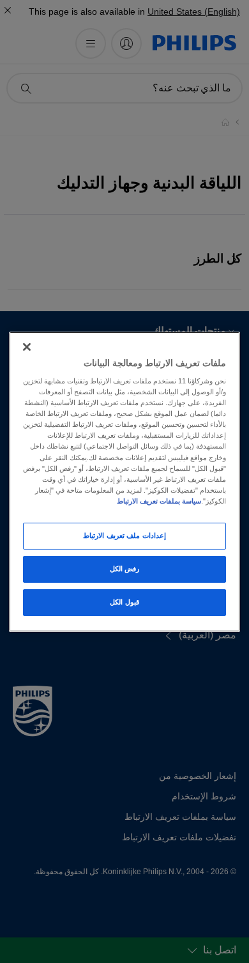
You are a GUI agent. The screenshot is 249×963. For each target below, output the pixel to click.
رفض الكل (125, 569)
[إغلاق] (27, 346)
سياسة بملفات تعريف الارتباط (159, 501)
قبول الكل (124, 602)
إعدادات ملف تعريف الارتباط (124, 535)
